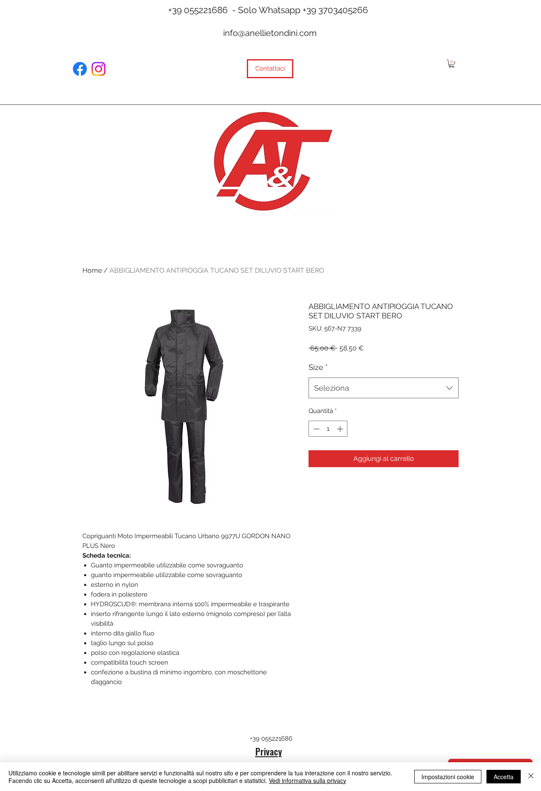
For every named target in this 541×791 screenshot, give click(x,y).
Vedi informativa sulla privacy (307, 780)
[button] (451, 64)
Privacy (268, 751)
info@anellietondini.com (270, 33)
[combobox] (384, 388)
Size (318, 367)
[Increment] (341, 429)
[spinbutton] (328, 429)
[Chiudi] (531, 776)
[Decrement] (315, 429)
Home (92, 270)
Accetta (504, 776)
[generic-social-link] (80, 69)
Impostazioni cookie (447, 776)
